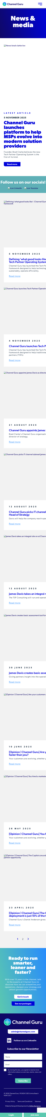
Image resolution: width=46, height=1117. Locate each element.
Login (11, 1114)
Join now (35, 1114)
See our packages (23, 1003)
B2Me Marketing (35, 1106)
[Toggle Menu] (40, 4)
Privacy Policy (10, 1101)
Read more (12, 164)
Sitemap (38, 1101)
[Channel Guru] (13, 4)
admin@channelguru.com (23, 1031)
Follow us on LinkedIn (25, 1040)
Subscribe (23, 1080)
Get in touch (23, 996)
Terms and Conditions (25, 1101)
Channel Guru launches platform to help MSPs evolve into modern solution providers (23, 134)
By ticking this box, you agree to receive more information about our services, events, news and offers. (24, 1072)
